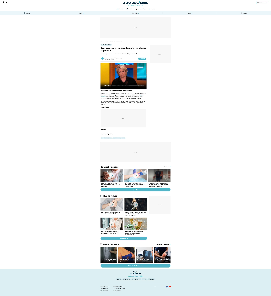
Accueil (101, 41)
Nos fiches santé (111, 244)
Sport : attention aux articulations (161, 260)
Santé (80, 13)
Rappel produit (126, 279)
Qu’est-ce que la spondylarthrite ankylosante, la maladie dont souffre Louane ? (135, 213)
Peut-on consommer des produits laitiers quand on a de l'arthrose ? (110, 184)
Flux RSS (102, 292)
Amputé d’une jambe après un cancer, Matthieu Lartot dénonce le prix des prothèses (159, 184)
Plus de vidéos (110, 196)
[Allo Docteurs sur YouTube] (6, 2)
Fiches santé (141, 9)
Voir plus (135, 189)
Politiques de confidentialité (119, 288)
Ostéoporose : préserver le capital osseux (143, 259)
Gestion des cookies (117, 286)
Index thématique (117, 290)
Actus (130, 9)
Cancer (144, 279)
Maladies (111, 41)
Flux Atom (115, 292)
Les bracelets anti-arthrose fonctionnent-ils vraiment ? (109, 232)
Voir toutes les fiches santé (135, 266)
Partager (143, 58)
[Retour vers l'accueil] (135, 3)
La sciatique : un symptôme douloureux (126, 260)
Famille (189, 13)
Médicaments (151, 279)
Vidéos (121, 9)
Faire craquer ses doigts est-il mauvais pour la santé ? (110, 213)
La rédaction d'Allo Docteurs (114, 58)
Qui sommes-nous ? (104, 286)
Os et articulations (118, 41)
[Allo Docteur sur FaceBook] (4, 2)
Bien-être (135, 13)
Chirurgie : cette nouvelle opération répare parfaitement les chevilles (134, 184)
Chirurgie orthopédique (119, 138)
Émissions (244, 13)
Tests (152, 9)
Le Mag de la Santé (136, 279)
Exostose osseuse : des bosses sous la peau (109, 260)
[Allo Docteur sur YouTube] (170, 287)
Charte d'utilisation (104, 290)
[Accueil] (135, 274)
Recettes (119, 279)
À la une (28, 13)
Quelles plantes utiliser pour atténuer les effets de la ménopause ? (134, 233)
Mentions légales (104, 288)
